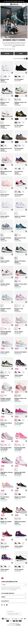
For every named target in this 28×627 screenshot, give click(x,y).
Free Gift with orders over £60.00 (14, 1)
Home (2, 49)
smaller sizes (18, 45)
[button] (2, 4)
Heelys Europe (16, 623)
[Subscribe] (25, 584)
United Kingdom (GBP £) (13, 614)
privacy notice (13, 589)
